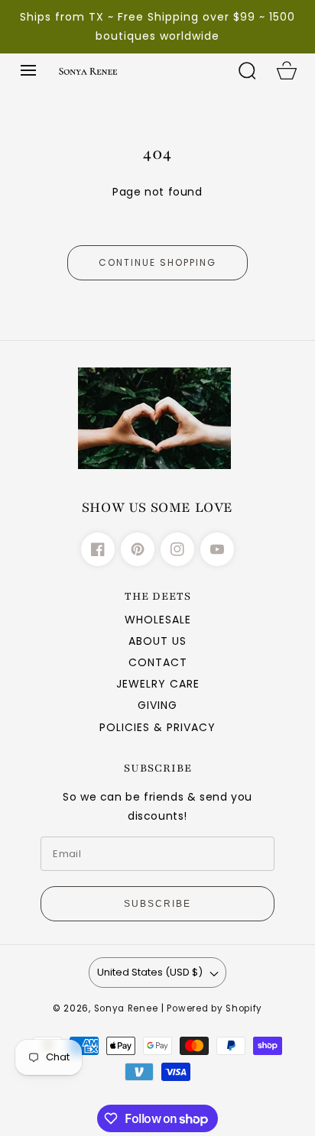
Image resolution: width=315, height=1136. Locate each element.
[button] (28, 70)
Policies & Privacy (157, 727)
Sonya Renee (126, 1008)
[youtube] (217, 549)
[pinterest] (137, 549)
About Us (157, 641)
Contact (157, 662)
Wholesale (158, 619)
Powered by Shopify (214, 1008)
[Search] (247, 70)
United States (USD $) (150, 972)
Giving (157, 705)
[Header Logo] (139, 70)
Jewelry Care (158, 683)
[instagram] (177, 549)
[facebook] (98, 549)
